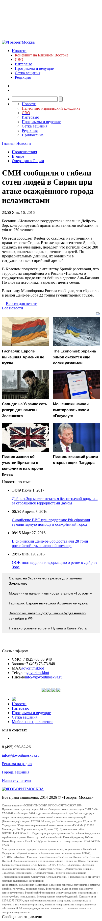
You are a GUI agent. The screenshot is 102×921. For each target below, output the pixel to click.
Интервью (23, 64)
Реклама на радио (17, 764)
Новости (19, 51)
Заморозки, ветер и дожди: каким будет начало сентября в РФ (47, 615)
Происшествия (24, 152)
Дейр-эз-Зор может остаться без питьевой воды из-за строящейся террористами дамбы (55, 501)
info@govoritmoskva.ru (43, 677)
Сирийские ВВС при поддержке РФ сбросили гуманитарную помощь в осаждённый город (51, 522)
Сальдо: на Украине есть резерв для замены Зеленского (45, 580)
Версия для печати (21, 303)
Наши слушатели (16, 780)
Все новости (12, 308)
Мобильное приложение (32, 722)
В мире (18, 156)
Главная (8, 143)
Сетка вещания (27, 73)
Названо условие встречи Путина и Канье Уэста (48, 628)
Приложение (33, 135)
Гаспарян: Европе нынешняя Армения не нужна (48, 603)
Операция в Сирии (28, 161)
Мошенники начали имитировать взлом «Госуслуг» (50, 593)
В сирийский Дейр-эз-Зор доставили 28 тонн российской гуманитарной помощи (50, 543)
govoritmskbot (32, 668)
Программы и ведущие (34, 68)
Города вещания (15, 772)
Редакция (23, 77)
